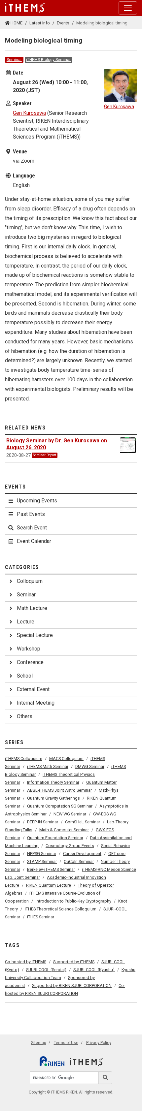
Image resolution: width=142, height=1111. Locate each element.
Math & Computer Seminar (64, 829)
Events (63, 22)
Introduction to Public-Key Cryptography (73, 901)
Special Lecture (35, 635)
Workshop (28, 649)
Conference (30, 662)
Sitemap (38, 1042)
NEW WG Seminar (69, 813)
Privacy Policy (98, 1042)
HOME (16, 22)
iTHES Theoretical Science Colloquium (60, 908)
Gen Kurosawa (29, 113)
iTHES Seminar (40, 916)
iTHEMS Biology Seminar (48, 59)
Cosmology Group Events (70, 845)
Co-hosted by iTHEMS (25, 961)
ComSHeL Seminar (82, 821)
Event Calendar (34, 541)
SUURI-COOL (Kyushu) (94, 969)
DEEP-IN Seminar (42, 821)
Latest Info (39, 22)
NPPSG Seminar (41, 853)
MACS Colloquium (66, 758)
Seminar (14, 59)
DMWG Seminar (89, 766)
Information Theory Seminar (53, 782)
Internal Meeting (35, 703)
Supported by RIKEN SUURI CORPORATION (72, 985)
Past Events (31, 514)
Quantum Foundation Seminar (55, 837)
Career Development (82, 853)
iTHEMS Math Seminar (47, 766)
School (25, 676)
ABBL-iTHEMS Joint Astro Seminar (59, 790)
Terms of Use (66, 1042)
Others (24, 716)
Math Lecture (32, 608)
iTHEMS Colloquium (23, 758)
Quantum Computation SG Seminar (59, 806)
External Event (33, 689)
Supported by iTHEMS (73, 961)
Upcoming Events (37, 500)
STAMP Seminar (42, 861)
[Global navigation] (25, 8)
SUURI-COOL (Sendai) (46, 969)
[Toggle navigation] (128, 8)
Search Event (32, 527)
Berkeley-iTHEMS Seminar (51, 869)
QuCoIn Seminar (79, 861)
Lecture (25, 622)
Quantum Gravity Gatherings (53, 798)
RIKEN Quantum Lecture (48, 885)
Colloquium (30, 581)
